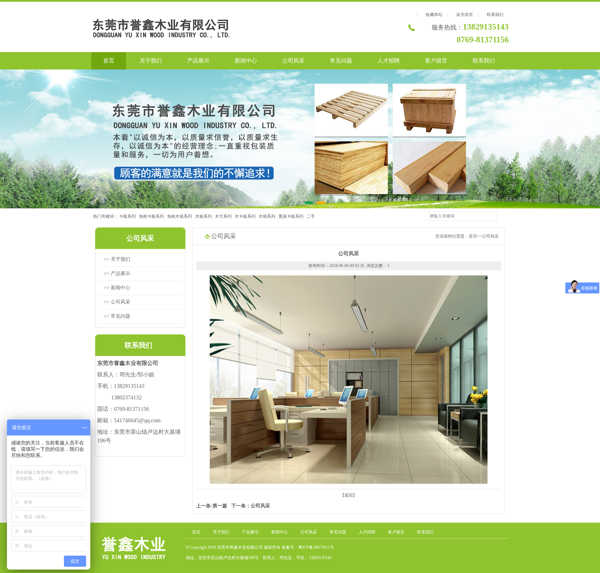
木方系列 (225, 216)
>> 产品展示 (117, 273)
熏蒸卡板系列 (292, 216)
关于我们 (151, 61)
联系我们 (495, 14)
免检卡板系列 (153, 216)
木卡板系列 (247, 216)
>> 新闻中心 (117, 287)
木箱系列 (268, 216)
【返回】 (348, 495)
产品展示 (198, 61)
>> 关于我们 (117, 259)
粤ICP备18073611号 (316, 547)
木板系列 (205, 216)
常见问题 (341, 61)
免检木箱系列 (181, 216)
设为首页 (464, 14)
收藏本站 (434, 14)
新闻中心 (246, 61)
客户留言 (436, 61)
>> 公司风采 (117, 302)
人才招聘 (388, 61)
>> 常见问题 (117, 316)
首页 (108, 61)
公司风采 (293, 61)
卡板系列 (129, 216)
